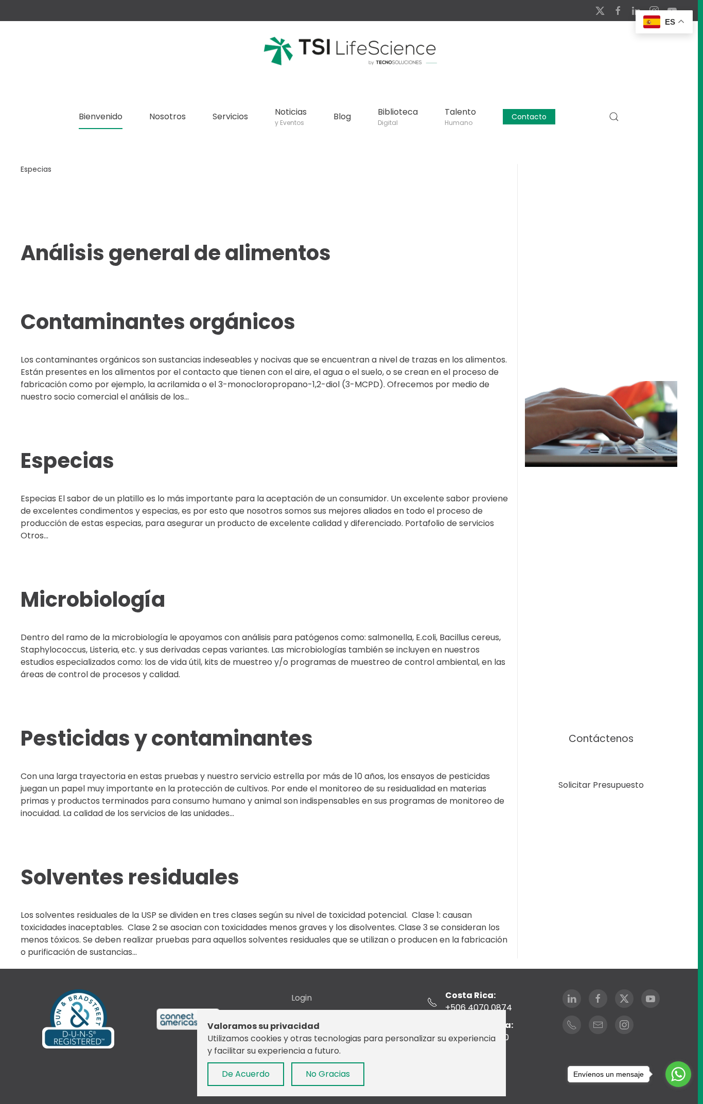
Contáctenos (601, 739)
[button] (614, 116)
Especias (67, 460)
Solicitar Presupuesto (601, 785)
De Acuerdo (246, 1074)
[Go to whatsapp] (678, 1074)
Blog (342, 116)
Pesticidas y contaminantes (167, 738)
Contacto (529, 117)
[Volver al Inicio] (349, 50)
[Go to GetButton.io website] (678, 1094)
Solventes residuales (130, 877)
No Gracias (328, 1074)
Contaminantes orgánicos (158, 321)
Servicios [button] (230, 116)
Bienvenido (100, 116)
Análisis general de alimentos (176, 253)
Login (301, 998)
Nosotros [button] (167, 116)
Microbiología (93, 599)
